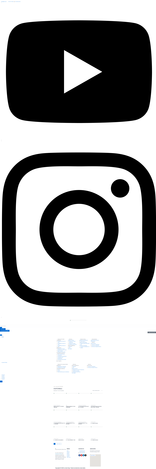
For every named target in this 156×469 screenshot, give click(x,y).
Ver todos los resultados (4, 330)
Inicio (3, 336)
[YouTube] (79, 139)
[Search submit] (1, 327)
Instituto (3, 375)
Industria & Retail (4, 362)
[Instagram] (79, 317)
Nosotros (3, 374)
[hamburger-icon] (1, 335)
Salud (3, 337)
